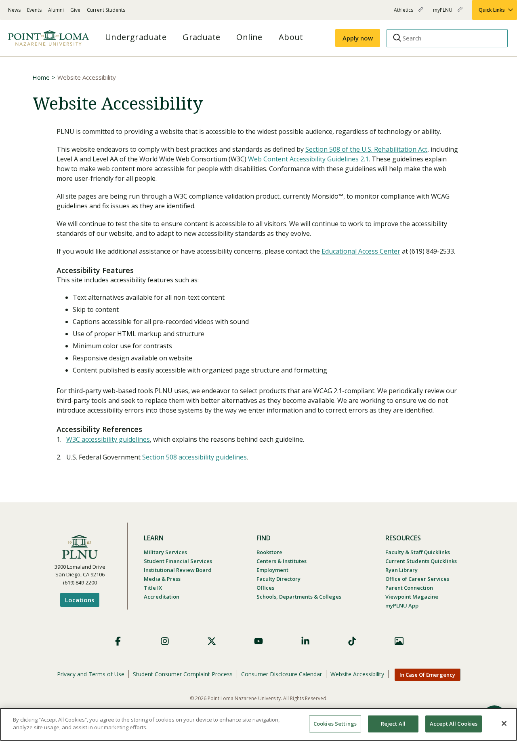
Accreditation (161, 596)
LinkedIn (305, 641)
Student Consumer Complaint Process (183, 674)
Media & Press (162, 578)
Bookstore (269, 552)
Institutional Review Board (178, 570)
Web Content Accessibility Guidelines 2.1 (308, 159)
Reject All (393, 723)
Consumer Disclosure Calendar (281, 674)
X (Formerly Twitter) (211, 641)
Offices (265, 587)
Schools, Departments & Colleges (298, 596)
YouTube (258, 641)
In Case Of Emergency (427, 674)
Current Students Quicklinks (421, 561)
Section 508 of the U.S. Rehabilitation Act (366, 149)
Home (41, 77)
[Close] (504, 723)
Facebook (118, 641)
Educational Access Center (361, 251)
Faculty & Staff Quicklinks (417, 552)
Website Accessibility (357, 674)
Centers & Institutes (281, 561)
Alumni (56, 9)
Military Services (165, 552)
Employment (272, 570)
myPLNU (443, 13)
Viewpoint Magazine (411, 596)
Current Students (106, 9)
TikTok (352, 641)
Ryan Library (401, 570)
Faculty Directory (278, 578)
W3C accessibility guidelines (108, 439)
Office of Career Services (417, 578)
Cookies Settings (335, 723)
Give (75, 9)
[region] (258, 724)
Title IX (153, 587)
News (14, 9)
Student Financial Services (178, 561)
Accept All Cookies (453, 723)
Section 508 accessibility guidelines (194, 457)
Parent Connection (409, 587)
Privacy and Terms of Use (90, 674)
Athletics (404, 13)
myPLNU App (401, 605)
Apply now (358, 38)
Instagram (164, 641)
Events (34, 9)
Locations (80, 600)
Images (399, 641)
